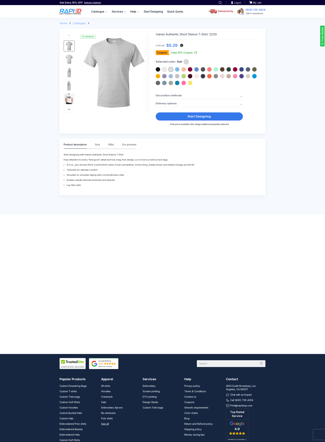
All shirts (105, 385)
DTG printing (150, 396)
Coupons (189, 402)
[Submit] (261, 364)
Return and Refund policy (198, 423)
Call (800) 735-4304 (241, 400)
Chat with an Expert (241, 394)
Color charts (191, 413)
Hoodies (106, 391)
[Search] (220, 3)
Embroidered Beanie (71, 429)
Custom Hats (66, 418)
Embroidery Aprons (112, 407)
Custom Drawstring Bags (73, 385)
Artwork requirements (196, 407)
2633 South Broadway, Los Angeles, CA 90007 (241, 387)
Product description (75, 144)
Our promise (129, 144)
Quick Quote (175, 11)
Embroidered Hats (70, 434)
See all (105, 423)
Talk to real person (254, 13)
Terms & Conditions (195, 391)
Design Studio (150, 402)
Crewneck (107, 396)
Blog (186, 418)
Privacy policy (192, 385)
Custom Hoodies (69, 407)
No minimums (108, 413)
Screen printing (151, 391)
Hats (103, 402)
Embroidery (149, 385)
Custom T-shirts (68, 391)
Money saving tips (194, 434)
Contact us (190, 396)
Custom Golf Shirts (70, 402)
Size (97, 144)
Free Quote (322, 34)
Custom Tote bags (70, 396)
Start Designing (153, 11)
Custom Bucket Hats (71, 413)
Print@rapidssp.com (241, 405)
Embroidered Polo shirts (73, 423)
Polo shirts (107, 418)
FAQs (111, 144)
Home (63, 23)
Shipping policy (193, 429)
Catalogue (79, 23)
